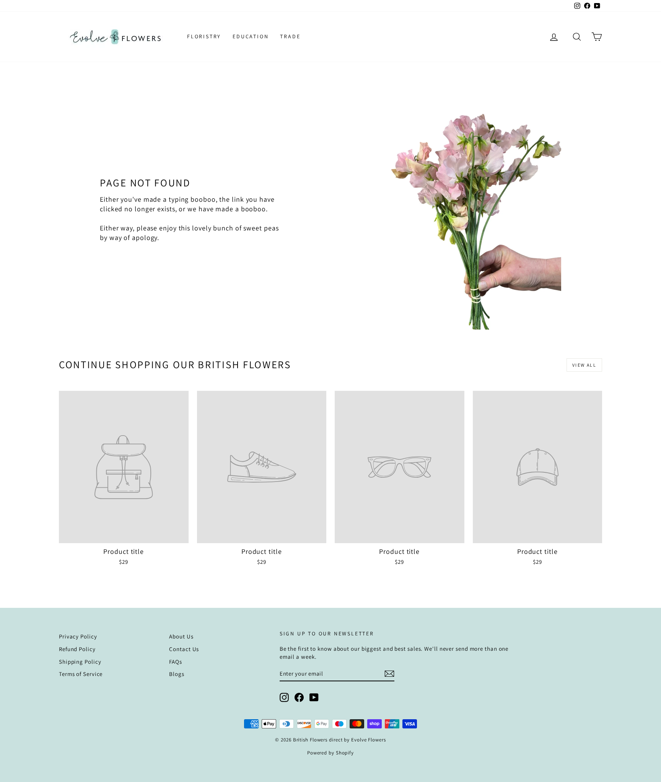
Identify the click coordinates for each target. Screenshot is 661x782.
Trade (290, 36)
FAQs (175, 661)
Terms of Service (81, 674)
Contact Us (184, 649)
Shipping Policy (80, 661)
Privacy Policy (78, 636)
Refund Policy (77, 649)
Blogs (176, 674)
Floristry (204, 36)
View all (584, 365)
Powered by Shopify (330, 752)
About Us (181, 636)
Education (251, 36)
